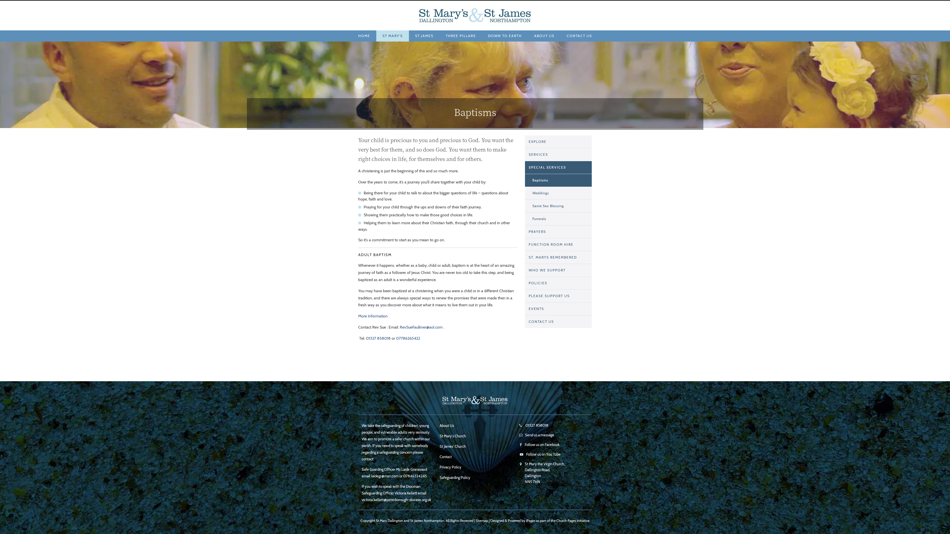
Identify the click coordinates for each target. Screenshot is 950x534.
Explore (537, 141)
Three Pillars (461, 36)
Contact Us (579, 36)
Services (538, 154)
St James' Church (453, 446)
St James (424, 36)
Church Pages (566, 520)
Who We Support (547, 270)
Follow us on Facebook (542, 445)
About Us (544, 36)
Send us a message (539, 435)
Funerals (539, 219)
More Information (373, 316)
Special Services (547, 167)
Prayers (537, 231)
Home (364, 36)
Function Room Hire (551, 244)
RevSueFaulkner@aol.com (421, 327)
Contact (446, 457)
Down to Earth (505, 36)
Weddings (540, 193)
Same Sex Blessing (548, 206)
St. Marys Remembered (553, 257)
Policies (538, 283)
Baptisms (540, 180)
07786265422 (408, 338)
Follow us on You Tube (543, 454)
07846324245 (415, 476)
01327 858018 (378, 338)
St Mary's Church (453, 436)
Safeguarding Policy (455, 477)
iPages (530, 520)
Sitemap (482, 520)
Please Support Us (549, 296)
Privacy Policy (450, 467)
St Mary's (392, 36)
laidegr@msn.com (385, 476)
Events (536, 309)
